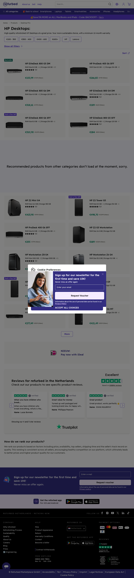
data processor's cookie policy (45, 289)
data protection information (44, 286)
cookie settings (64, 283)
